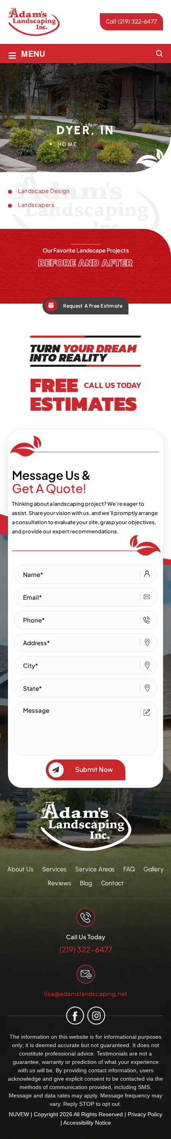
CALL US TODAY (112, 385)
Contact (112, 883)
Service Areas (95, 869)
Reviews (59, 883)
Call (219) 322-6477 (131, 21)
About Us (20, 869)
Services (54, 869)
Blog (86, 883)
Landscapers (36, 204)
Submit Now (94, 769)
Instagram (96, 1016)
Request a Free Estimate (93, 306)
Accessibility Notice (87, 1122)
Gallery (154, 869)
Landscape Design (44, 190)
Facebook (75, 1016)
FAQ (129, 869)
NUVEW (19, 1114)
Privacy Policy (145, 1114)
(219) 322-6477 (85, 949)
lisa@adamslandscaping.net (85, 993)
